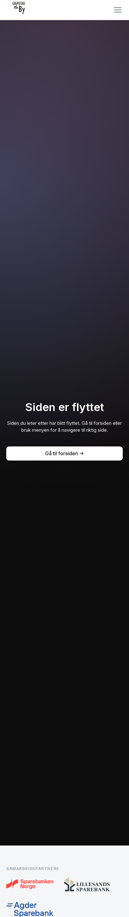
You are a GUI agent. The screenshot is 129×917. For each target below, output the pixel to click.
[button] (117, 10)
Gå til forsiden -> (64, 453)
